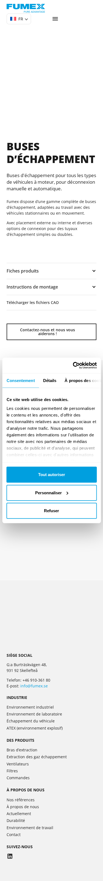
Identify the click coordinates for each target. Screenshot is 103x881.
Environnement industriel (30, 707)
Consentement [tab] (20, 380)
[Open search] (39, 18)
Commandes (18, 777)
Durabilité (16, 820)
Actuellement (19, 813)
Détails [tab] (49, 380)
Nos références (21, 799)
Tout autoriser (51, 474)
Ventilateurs (18, 764)
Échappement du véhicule (31, 721)
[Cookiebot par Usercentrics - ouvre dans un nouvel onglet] (73, 365)
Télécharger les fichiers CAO (33, 302)
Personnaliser (48, 492)
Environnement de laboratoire (34, 714)
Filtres (12, 770)
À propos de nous (23, 806)
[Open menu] (55, 19)
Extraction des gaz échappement (37, 756)
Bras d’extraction (22, 749)
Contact (14, 834)
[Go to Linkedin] (10, 857)
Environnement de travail (30, 827)
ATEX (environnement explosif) (35, 728)
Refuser (51, 510)
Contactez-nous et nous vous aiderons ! (47, 331)
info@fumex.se (34, 685)
